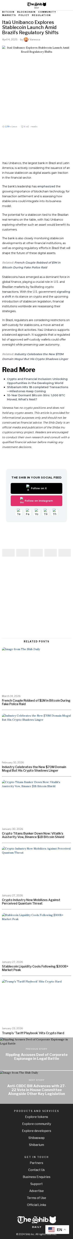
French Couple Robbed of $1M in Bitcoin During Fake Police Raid (36, 702)
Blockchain (26, 11)
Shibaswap (36, 1138)
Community (47, 11)
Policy (23, 15)
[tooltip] (8, 553)
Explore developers (36, 1131)
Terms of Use (36, 1198)
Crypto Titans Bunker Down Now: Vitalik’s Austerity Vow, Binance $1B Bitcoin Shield (33, 835)
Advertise (36, 1191)
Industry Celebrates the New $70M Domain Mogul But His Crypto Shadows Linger (34, 768)
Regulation (41, 15)
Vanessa (35, 39)
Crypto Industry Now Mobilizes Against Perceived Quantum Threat (31, 901)
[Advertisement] (36, 597)
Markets (9, 15)
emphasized (46, 186)
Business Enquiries (36, 1177)
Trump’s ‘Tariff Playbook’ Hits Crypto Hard (33, 1033)
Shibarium (36, 1145)
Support (36, 1184)
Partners (36, 1163)
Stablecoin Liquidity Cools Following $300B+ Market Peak (35, 968)
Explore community (36, 1124)
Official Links (36, 1205)
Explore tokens (36, 1117)
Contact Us (36, 1170)
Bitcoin (8, 11)
